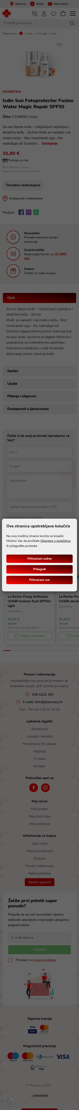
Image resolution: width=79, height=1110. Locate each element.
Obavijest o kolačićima (55, 541)
